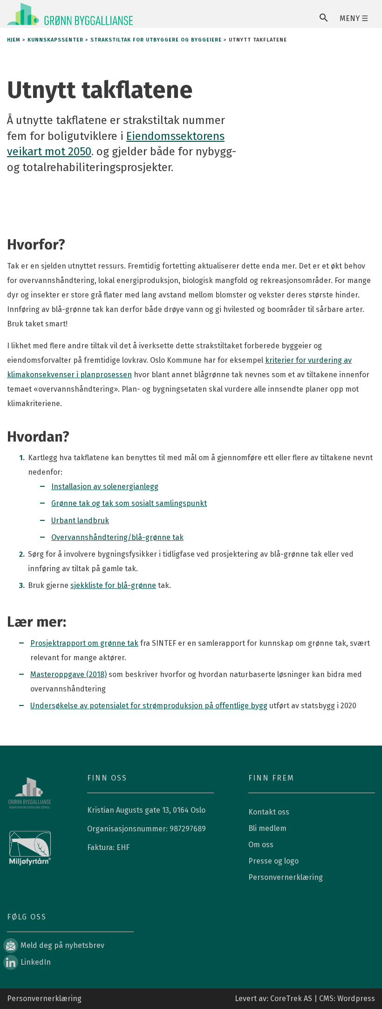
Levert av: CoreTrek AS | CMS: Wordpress (305, 998)
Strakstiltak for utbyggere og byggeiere (156, 40)
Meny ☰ (354, 18)
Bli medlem (267, 828)
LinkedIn (35, 962)
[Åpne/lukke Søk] (323, 17)
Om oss (260, 844)
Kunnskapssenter (55, 40)
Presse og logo (273, 861)
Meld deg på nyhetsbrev (62, 945)
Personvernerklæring (285, 877)
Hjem (13, 40)
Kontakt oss (268, 812)
